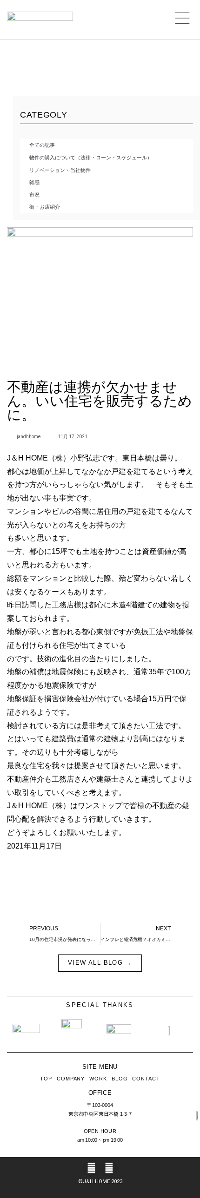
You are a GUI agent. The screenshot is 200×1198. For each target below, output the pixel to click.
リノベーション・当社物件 (60, 170)
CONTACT (146, 1078)
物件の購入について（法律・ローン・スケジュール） (90, 157)
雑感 (34, 182)
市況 (34, 194)
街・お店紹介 (44, 207)
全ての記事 (42, 145)
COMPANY (71, 1078)
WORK (98, 1078)
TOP (46, 1078)
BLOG (120, 1078)
